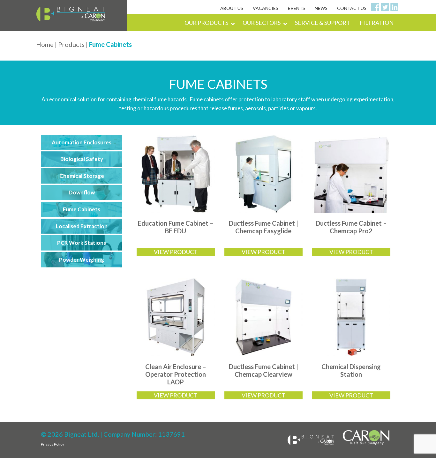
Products (71, 44)
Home (45, 44)
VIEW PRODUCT (176, 251)
